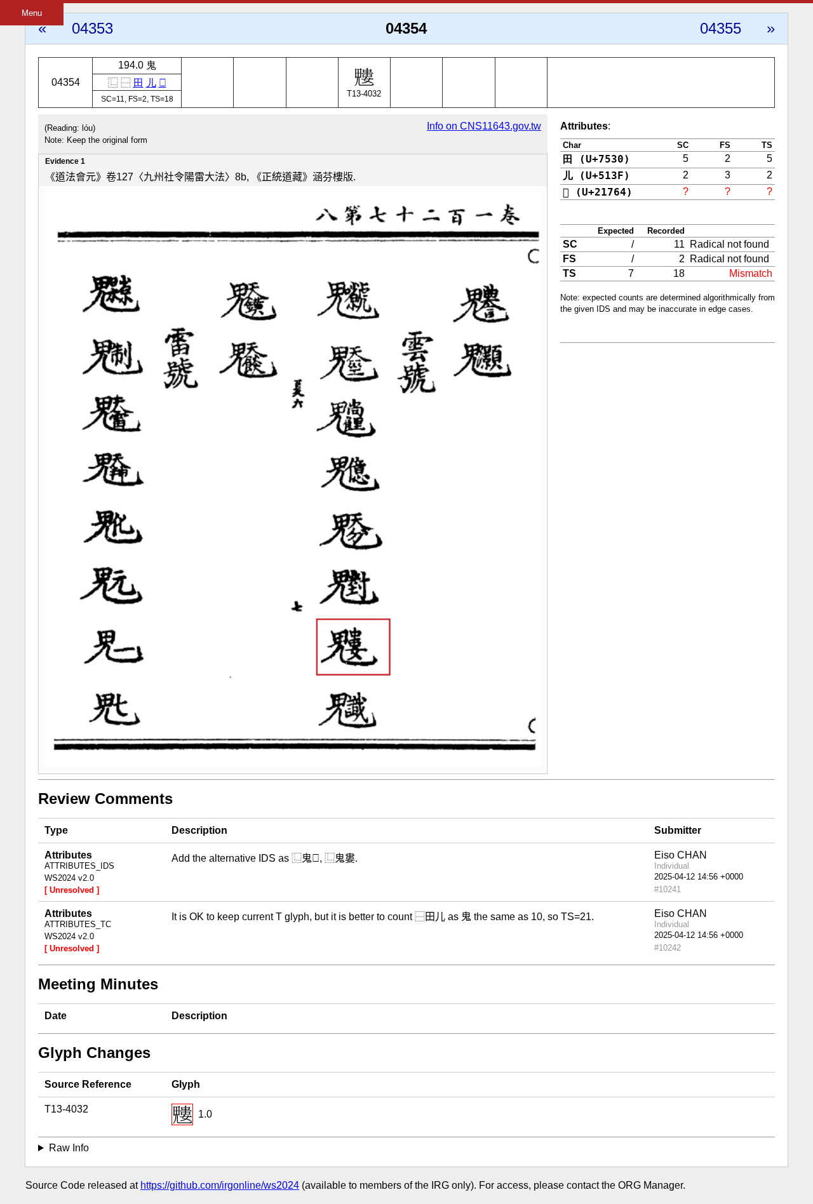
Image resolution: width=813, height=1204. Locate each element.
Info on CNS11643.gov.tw (484, 126)
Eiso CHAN (680, 855)
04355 (720, 28)
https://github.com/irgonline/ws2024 (219, 1185)
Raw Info (69, 1147)
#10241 (667, 889)
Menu (32, 13)
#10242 (667, 948)
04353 (92, 28)
